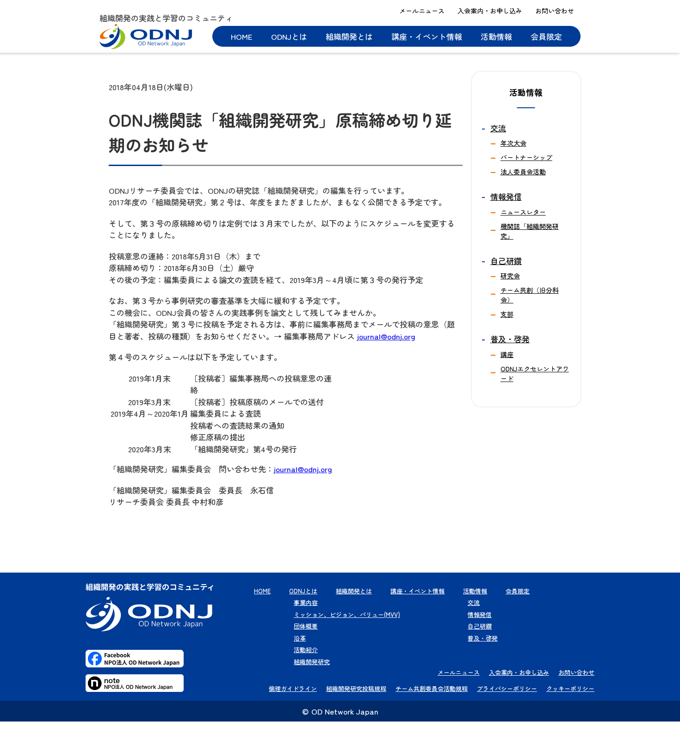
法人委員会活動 (523, 171)
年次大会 (513, 143)
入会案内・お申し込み (489, 10)
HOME (242, 36)
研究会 (510, 275)
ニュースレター (523, 211)
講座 (507, 354)
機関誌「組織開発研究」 (530, 231)
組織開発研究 (312, 661)
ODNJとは (289, 36)
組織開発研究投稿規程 (356, 688)
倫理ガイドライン (293, 688)
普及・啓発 (510, 339)
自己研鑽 (506, 260)
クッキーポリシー (570, 688)
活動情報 (496, 36)
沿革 (300, 638)
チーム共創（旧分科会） (530, 294)
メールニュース (422, 10)
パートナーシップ (526, 157)
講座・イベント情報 (426, 36)
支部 (507, 314)
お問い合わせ (554, 10)
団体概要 (306, 626)
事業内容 (306, 602)
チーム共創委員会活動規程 (432, 688)
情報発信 (506, 196)
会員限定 (546, 36)
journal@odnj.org (386, 336)
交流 (498, 128)
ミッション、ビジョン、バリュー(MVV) (347, 614)
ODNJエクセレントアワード (535, 373)
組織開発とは (349, 36)
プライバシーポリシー (507, 688)
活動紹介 (306, 649)
